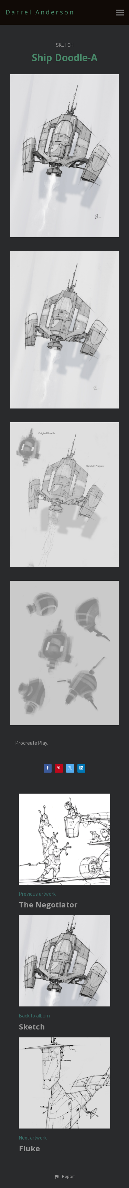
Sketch (65, 45)
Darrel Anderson (40, 12)
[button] (64, 1176)
